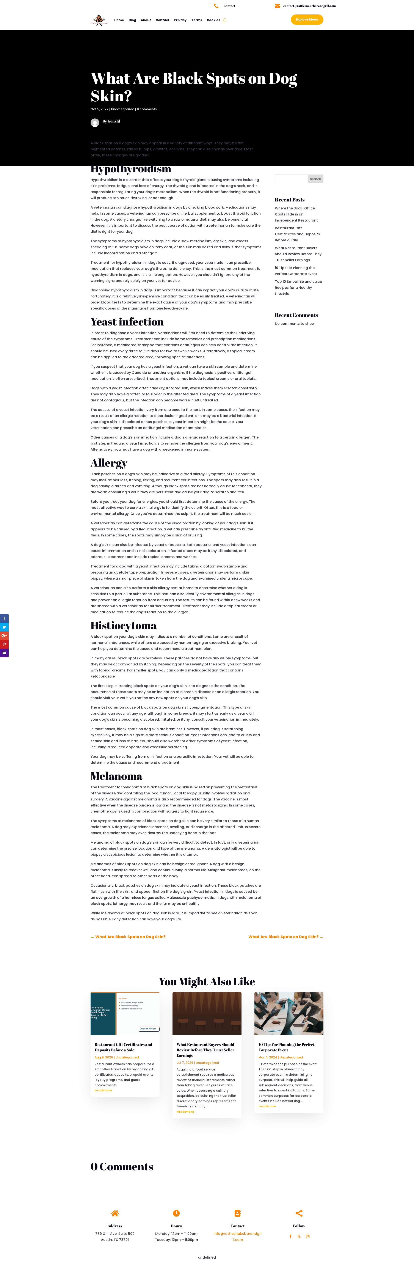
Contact (162, 20)
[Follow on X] (299, 1236)
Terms (196, 20)
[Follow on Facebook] (290, 1236)
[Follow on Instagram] (307, 1236)
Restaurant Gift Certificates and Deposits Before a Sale (297, 234)
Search (315, 179)
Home (119, 20)
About (146, 20)
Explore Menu (307, 19)
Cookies (213, 20)
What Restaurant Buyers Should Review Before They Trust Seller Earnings (298, 254)
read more (103, 1090)
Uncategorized (122, 109)
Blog (132, 20)
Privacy (180, 20)
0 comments (147, 109)
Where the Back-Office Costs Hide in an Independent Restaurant (296, 214)
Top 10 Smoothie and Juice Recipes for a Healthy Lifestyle (298, 287)
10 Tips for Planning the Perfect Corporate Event (287, 1047)
